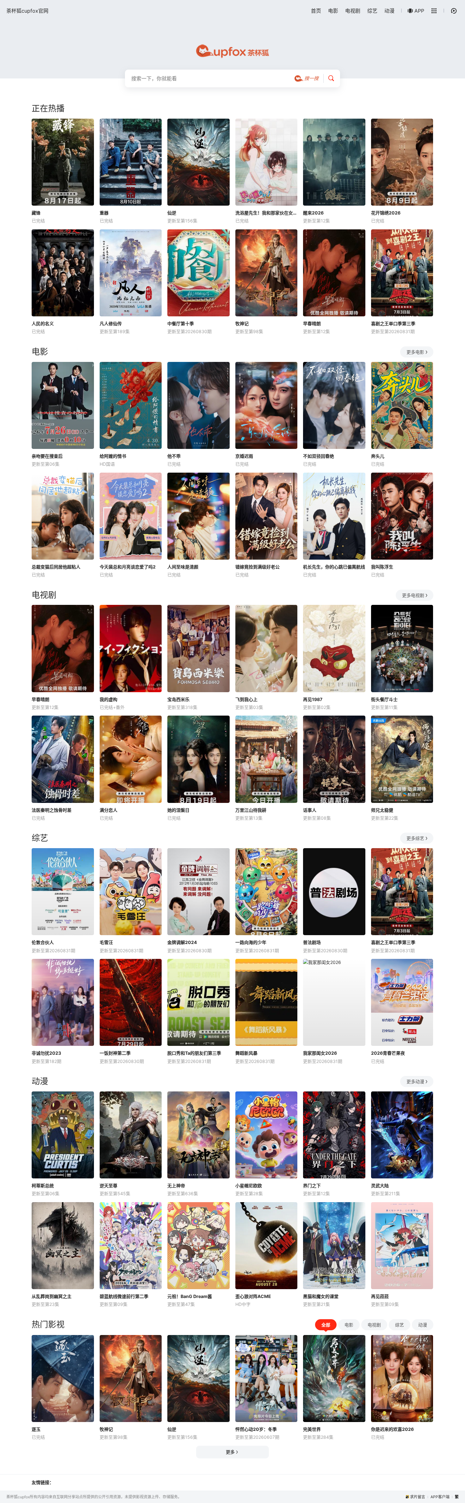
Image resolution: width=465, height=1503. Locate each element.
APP (419, 11)
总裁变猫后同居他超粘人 (56, 566)
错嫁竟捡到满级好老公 (257, 566)
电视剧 (352, 11)
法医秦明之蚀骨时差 (51, 810)
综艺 (372, 11)
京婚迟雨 (244, 456)
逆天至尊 (108, 1185)
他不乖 (174, 456)
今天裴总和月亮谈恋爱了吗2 (128, 566)
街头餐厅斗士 (384, 699)
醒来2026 (313, 212)
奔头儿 (377, 456)
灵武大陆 (380, 1185)
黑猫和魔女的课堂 (320, 1296)
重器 (104, 212)
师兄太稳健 (382, 810)
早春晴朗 (312, 323)
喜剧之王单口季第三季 (393, 323)
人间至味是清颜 (182, 566)
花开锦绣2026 (385, 212)
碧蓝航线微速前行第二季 (124, 1296)
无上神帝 (176, 1185)
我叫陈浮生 (382, 566)
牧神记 (242, 323)
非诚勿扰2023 (46, 1053)
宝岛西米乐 (178, 699)
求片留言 (417, 1496)
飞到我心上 (246, 699)
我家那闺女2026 (320, 1053)
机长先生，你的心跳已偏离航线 (334, 566)
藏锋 (36, 212)
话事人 (309, 810)
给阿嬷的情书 (113, 456)
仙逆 (171, 212)
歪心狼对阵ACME (253, 1296)
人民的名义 (43, 323)
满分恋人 (108, 810)
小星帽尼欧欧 (248, 1185)
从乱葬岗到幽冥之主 (51, 1296)
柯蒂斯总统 (43, 1185)
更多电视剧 (413, 595)
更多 (230, 1452)
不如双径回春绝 (318, 456)
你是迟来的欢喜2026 (392, 1429)
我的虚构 (108, 699)
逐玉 (36, 1429)
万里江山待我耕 (250, 810)
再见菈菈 (380, 1296)
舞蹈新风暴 (246, 1053)
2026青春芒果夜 (388, 1053)
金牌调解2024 (182, 942)
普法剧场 (312, 942)
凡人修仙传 (111, 323)
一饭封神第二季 (115, 1053)
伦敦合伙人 (43, 942)
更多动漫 (415, 1081)
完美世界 (312, 1429)
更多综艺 (415, 838)
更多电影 (415, 352)
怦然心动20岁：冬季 (256, 1429)
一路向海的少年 (250, 942)
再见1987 (312, 699)
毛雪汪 (106, 942)
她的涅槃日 (178, 810)
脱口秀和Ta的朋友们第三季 (194, 1053)
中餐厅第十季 (180, 323)
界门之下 (312, 1185)
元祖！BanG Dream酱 (189, 1296)
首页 (316, 11)
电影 (333, 11)
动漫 (389, 11)
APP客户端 (440, 1496)
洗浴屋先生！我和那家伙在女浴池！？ (266, 212)
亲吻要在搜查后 (47, 456)
